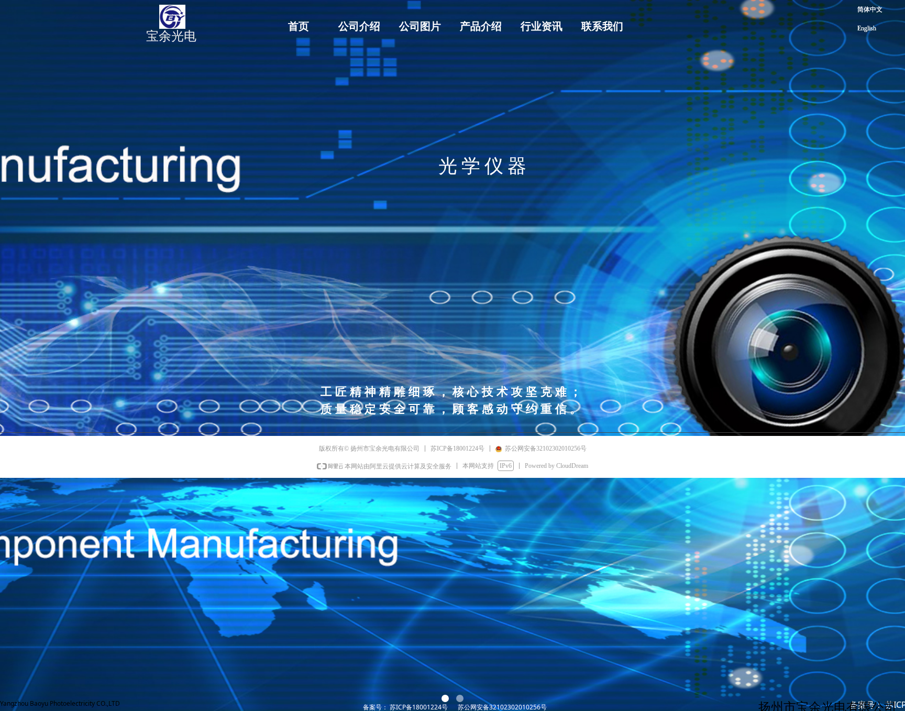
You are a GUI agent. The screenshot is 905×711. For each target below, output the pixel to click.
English (866, 28)
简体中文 (869, 9)
